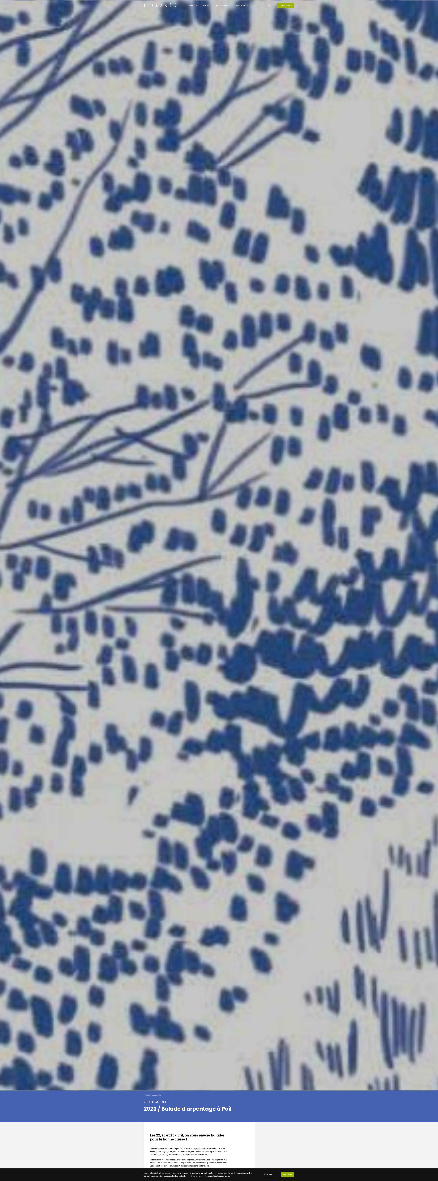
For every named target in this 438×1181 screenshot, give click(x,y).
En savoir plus (196, 1176)
